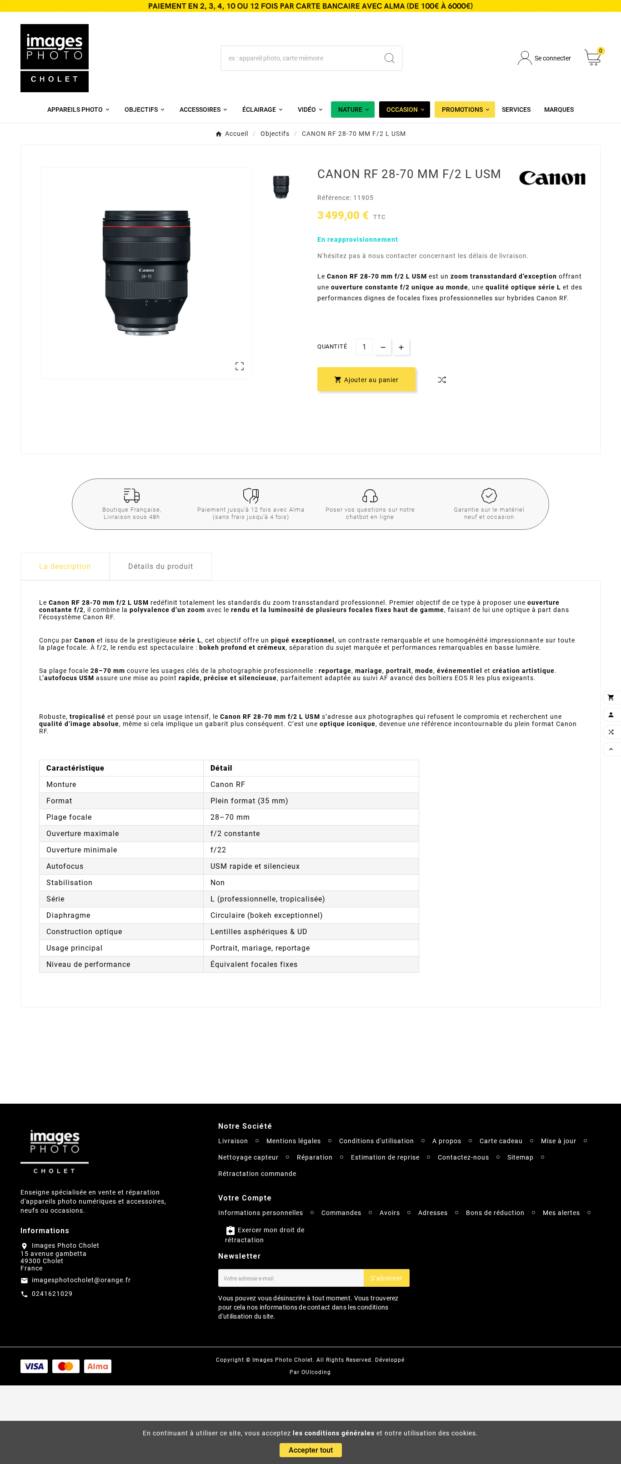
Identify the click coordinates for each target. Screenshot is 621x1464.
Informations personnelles (260, 1212)
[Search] (390, 58)
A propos (446, 1141)
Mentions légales (293, 1141)
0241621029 (52, 1293)
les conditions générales (334, 1433)
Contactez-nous (463, 1157)
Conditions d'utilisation (376, 1141)
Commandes (341, 1212)
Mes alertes (561, 1212)
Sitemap (520, 1157)
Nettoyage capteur (248, 1157)
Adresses (433, 1212)
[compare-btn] (442, 380)
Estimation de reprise (385, 1157)
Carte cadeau (501, 1141)
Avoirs (390, 1212)
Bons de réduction (495, 1212)
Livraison (233, 1141)
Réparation (315, 1157)
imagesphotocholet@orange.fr (81, 1280)
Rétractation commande (257, 1173)
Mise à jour (558, 1141)
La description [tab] (65, 566)
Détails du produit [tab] (160, 566)
